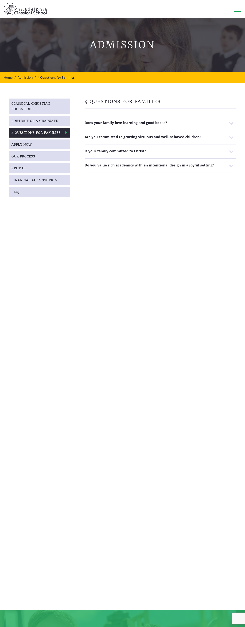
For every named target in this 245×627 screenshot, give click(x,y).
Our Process (23, 156)
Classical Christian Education (30, 106)
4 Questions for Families (36, 133)
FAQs (15, 192)
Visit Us (19, 168)
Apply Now (21, 144)
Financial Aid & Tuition (34, 180)
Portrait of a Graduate (34, 121)
